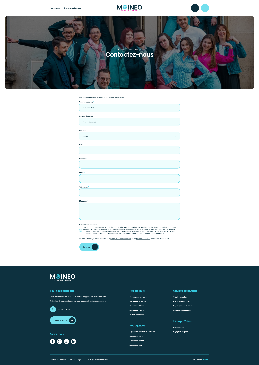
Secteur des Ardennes (138, 297)
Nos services (55, 8)
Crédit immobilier (180, 297)
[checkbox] (80, 230)
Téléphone (84, 187)
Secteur (83, 130)
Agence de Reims (136, 336)
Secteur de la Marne (138, 301)
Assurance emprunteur (182, 310)
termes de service (143, 239)
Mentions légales (76, 360)
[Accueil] (129, 8)
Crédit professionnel (181, 301)
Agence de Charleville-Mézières (142, 332)
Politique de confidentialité (98, 360)
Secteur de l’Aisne (137, 306)
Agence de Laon (136, 345)
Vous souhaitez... (86, 102)
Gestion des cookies (58, 360)
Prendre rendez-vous (72, 8)
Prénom (83, 159)
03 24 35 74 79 (64, 309)
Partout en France (137, 315)
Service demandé (86, 116)
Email (82, 173)
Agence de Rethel (137, 341)
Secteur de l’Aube (137, 310)
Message (83, 201)
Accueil (121, 49)
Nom (81, 144)
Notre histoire (178, 327)
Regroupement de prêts (182, 306)
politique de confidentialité (120, 239)
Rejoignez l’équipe (180, 332)
